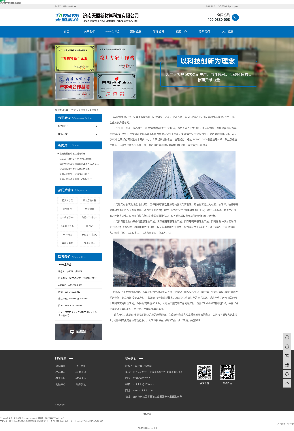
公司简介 (83, 110)
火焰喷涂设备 (67, 226)
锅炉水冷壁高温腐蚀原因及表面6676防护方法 (80, 164)
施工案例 (61, 378)
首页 (66, 31)
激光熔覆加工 (30, 421)
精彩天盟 (63, 134)
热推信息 (209, 6)
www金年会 (113, 31)
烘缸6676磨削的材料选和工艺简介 (76, 159)
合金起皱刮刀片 (67, 217)
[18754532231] (287, 355)
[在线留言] (287, 374)
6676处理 (67, 234)
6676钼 (89, 226)
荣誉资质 (135, 31)
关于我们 (89, 31)
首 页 (73, 110)
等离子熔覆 (67, 243)
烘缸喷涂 (21, 421)
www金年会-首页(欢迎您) (10, 3)
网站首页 (61, 366)
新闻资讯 (158, 31)
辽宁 (83, 421)
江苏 (79, 421)
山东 (62, 421)
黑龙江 (92, 421)
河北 (74, 421)
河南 (70, 421)
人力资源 (227, 31)
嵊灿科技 (290, 424)
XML (237, 6)
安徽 (97, 421)
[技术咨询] (287, 337)
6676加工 (13, 421)
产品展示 (61, 372)
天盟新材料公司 (89, 234)
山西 (66, 421)
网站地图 (225, 6)
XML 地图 (147, 414)
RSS (232, 6)
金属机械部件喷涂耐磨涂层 (72, 153)
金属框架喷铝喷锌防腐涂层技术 (75, 169)
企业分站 (217, 6)
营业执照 (17, 418)
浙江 (87, 421)
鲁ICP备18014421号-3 (54, 418)
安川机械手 (89, 243)
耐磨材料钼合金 (89, 217)
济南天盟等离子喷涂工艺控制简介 (76, 179)
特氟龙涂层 (67, 200)
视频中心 (181, 31)
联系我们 (204, 31)
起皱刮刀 (67, 209)
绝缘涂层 (89, 209)
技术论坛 (81, 378)
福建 (101, 421)
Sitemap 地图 (151, 428)
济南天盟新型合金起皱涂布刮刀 (75, 174)
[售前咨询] (287, 346)
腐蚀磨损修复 (89, 200)
